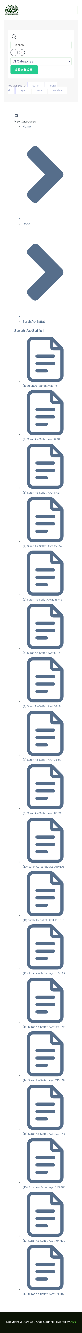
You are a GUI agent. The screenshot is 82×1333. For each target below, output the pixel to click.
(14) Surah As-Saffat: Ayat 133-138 (44, 1080)
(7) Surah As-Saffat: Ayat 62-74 (42, 706)
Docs (26, 224)
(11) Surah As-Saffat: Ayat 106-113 (43, 920)
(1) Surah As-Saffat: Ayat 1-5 (40, 385)
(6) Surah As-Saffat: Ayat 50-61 (42, 653)
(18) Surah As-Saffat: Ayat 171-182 (43, 1294)
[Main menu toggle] (73, 10)
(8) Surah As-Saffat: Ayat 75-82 (42, 759)
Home (27, 126)
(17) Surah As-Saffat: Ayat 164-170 (44, 1240)
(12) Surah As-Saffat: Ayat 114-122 (44, 973)
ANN (73, 1322)
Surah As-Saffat (34, 321)
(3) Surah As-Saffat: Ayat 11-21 (41, 492)
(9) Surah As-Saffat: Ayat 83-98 (42, 813)
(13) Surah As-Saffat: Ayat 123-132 (44, 1027)
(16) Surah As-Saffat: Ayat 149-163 (44, 1187)
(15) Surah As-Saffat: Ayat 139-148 (44, 1134)
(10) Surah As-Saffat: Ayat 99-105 (43, 866)
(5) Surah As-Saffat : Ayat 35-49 (42, 599)
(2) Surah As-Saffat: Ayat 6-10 (41, 439)
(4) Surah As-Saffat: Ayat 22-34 (42, 546)
